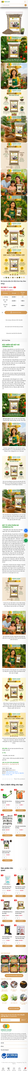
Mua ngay (8, 810)
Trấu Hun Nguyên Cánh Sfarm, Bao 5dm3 (7, 937)
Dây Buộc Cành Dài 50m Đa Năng (20, 827)
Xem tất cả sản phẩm (14, 1008)
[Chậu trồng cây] (14, 997)
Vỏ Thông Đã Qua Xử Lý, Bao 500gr (7, 912)
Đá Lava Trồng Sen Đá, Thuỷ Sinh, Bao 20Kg (20, 937)
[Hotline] (26, 540)
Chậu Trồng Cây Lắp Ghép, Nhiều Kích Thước (6, 827)
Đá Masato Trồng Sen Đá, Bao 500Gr (19, 912)
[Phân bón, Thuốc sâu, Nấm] (23, 984)
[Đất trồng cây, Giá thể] (14, 984)
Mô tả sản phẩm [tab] (6, 340)
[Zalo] (26, 530)
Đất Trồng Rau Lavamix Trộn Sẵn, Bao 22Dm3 (20, 887)
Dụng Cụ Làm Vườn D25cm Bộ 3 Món (6, 852)
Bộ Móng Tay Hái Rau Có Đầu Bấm (19, 802)
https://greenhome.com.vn (12, 771)
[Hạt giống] (4, 997)
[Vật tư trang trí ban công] (23, 997)
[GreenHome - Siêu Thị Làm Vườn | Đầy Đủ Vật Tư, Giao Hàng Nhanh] (5, 1)
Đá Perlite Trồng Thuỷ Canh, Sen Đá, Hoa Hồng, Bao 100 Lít (6, 887)
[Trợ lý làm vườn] (26, 535)
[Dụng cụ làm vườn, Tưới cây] (4, 984)
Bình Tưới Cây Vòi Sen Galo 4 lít (7, 802)
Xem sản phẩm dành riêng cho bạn (14, 975)
